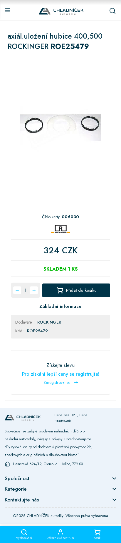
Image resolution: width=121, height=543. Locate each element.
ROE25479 (37, 331)
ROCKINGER (49, 322)
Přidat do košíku (81, 290)
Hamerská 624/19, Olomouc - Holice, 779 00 (48, 464)
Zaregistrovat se (57, 382)
